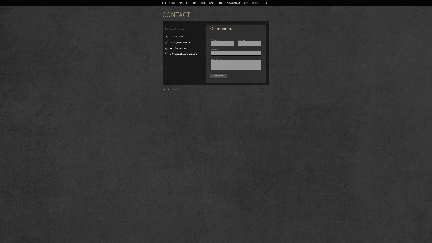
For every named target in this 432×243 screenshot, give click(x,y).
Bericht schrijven (216, 59)
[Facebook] (270, 3)
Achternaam (242, 40)
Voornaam (214, 40)
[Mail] (166, 54)
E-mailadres (215, 49)
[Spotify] (267, 3)
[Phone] (166, 48)
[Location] (166, 42)
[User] (166, 36)
